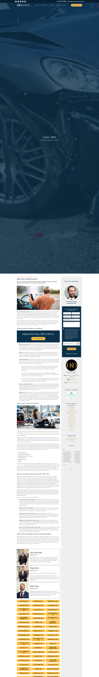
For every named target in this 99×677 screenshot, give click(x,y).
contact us (41, 324)
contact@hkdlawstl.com (73, 382)
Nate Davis (34, 586)
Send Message (71, 348)
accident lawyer (29, 392)
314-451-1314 (40, 396)
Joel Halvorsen (36, 553)
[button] (63, 294)
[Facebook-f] (16, 1)
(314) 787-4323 (72, 380)
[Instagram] (18, 1)
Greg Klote (34, 568)
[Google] (25, 1)
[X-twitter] (20, 1)
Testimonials (59, 5)
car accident (25, 432)
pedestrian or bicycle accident (46, 432)
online (45, 396)
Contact (64, 5)
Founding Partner (71, 303)
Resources (52, 5)
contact (48, 539)
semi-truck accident (33, 432)
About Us (37, 5)
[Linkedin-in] (22, 1)
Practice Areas (44, 5)
